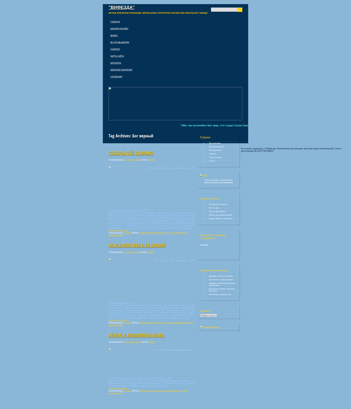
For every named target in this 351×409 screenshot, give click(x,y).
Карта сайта (117, 56)
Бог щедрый (175, 233)
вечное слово (159, 391)
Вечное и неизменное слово (136, 335)
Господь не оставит (162, 323)
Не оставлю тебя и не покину (137, 245)
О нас (229, 294)
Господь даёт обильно (131, 153)
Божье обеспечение (217, 211)
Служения (116, 77)
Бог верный (162, 233)
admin (151, 160)
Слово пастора (215, 157)
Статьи (127, 233)
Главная (115, 22)
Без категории (215, 143)
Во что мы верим (119, 42)
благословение (147, 233)
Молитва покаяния (121, 70)
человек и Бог (180, 323)
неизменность (175, 391)
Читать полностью (119, 230)
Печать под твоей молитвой (220, 215)
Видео (114, 35)
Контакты (115, 63)
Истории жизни (215, 150)
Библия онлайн (119, 29)
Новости (212, 154)
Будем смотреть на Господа (220, 219)
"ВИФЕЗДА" (122, 7)
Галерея (115, 49)
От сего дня (214, 208)
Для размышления (216, 147)
